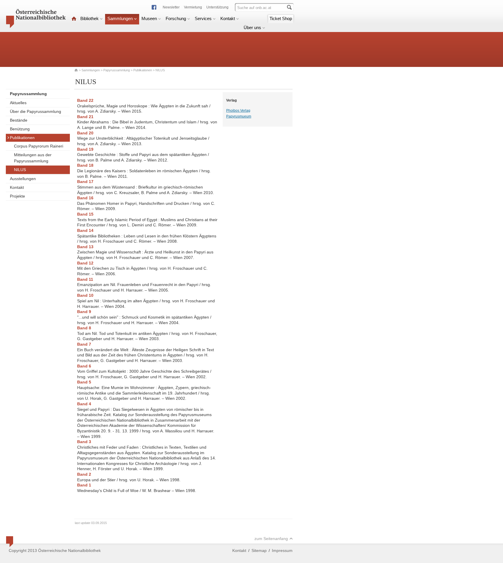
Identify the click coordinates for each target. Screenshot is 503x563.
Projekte (17, 196)
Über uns (252, 27)
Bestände (18, 120)
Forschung (176, 18)
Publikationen (142, 70)
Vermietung (193, 7)
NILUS (20, 169)
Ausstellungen (23, 178)
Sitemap (259, 550)
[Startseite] (74, 18)
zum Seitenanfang (271, 538)
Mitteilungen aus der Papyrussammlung (33, 157)
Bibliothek (89, 18)
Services (203, 18)
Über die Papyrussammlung (35, 111)
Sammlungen (120, 18)
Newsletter (171, 7)
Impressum (282, 550)
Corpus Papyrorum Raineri (38, 146)
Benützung (20, 129)
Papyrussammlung (116, 70)
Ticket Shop (281, 18)
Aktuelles (18, 102)
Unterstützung (217, 7)
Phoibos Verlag (238, 111)
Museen (149, 18)
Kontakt (227, 18)
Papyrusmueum (238, 116)
